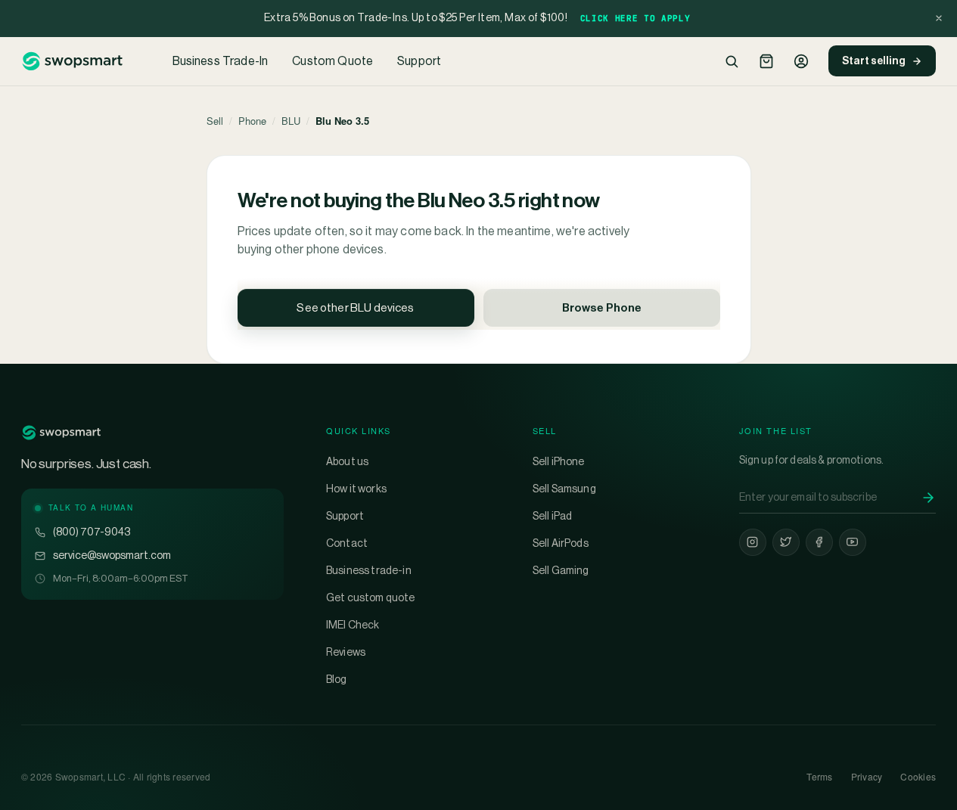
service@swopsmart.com (112, 555)
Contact (347, 543)
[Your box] (766, 61)
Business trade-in (369, 570)
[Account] (801, 61)
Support (419, 61)
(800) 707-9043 (91, 532)
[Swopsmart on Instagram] (752, 542)
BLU (290, 120)
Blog (336, 679)
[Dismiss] (938, 18)
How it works (356, 489)
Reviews (345, 652)
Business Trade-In (220, 61)
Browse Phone (602, 307)
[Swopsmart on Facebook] (819, 542)
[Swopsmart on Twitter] (786, 542)
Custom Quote (332, 61)
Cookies (918, 776)
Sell (215, 120)
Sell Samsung (564, 489)
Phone (252, 120)
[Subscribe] (928, 497)
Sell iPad (552, 516)
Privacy (867, 776)
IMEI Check (353, 625)
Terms (819, 776)
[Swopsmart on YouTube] (852, 542)
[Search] (731, 61)
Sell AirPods (561, 543)
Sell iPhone (559, 461)
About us (347, 461)
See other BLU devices (355, 307)
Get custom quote (370, 597)
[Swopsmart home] (72, 61)
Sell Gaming (561, 570)
